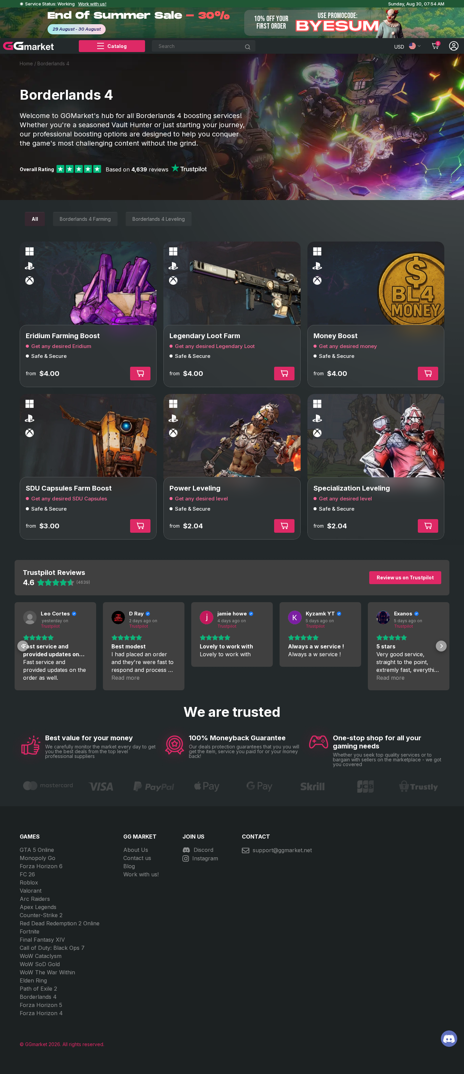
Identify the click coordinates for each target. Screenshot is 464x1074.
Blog (129, 866)
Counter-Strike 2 (41, 915)
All (35, 219)
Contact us (137, 858)
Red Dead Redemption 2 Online (60, 923)
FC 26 (27, 874)
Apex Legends (38, 907)
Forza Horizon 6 (41, 866)
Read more (125, 677)
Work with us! (92, 3)
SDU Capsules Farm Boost (69, 488)
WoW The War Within (47, 972)
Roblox (29, 882)
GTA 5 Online (37, 849)
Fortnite (29, 931)
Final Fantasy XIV (42, 939)
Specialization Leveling (352, 488)
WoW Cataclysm (40, 956)
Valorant (30, 890)
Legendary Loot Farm (204, 336)
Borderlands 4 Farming (85, 219)
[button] (22, 646)
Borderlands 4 (38, 996)
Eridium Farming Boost (63, 336)
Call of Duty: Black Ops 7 (52, 947)
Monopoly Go (37, 858)
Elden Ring (33, 980)
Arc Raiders (35, 898)
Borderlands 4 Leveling (158, 219)
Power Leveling (194, 488)
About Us (135, 849)
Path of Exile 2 (38, 988)
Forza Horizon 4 (41, 1013)
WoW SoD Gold (40, 964)
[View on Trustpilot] (30, 617)
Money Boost (336, 336)
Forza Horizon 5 (41, 1005)
